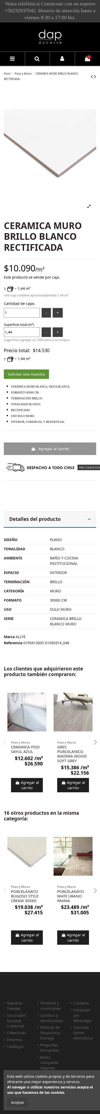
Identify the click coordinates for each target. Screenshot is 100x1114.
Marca (9, 636)
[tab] (50, 519)
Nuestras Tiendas (15, 1006)
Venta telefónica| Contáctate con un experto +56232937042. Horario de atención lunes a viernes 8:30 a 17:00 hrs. (50, 10)
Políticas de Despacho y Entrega (50, 1032)
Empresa (14, 1039)
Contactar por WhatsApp (82, 1015)
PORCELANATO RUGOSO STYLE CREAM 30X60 (24, 896)
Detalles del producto (35, 519)
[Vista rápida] (42, 694)
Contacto (81, 1003)
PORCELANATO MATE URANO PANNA (70, 896)
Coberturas (16, 1032)
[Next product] (95, 76)
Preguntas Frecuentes (49, 1048)
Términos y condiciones (50, 1006)
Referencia (13, 642)
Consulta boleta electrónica (83, 1032)
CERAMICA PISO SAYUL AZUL (25, 749)
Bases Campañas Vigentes (49, 1062)
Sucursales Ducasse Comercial (16, 1020)
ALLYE (21, 636)
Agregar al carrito (53, 448)
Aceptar (17, 1102)
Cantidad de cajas (19, 303)
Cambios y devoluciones (51, 1018)
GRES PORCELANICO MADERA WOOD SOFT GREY (72, 753)
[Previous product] (92, 76)
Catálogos (15, 1046)
